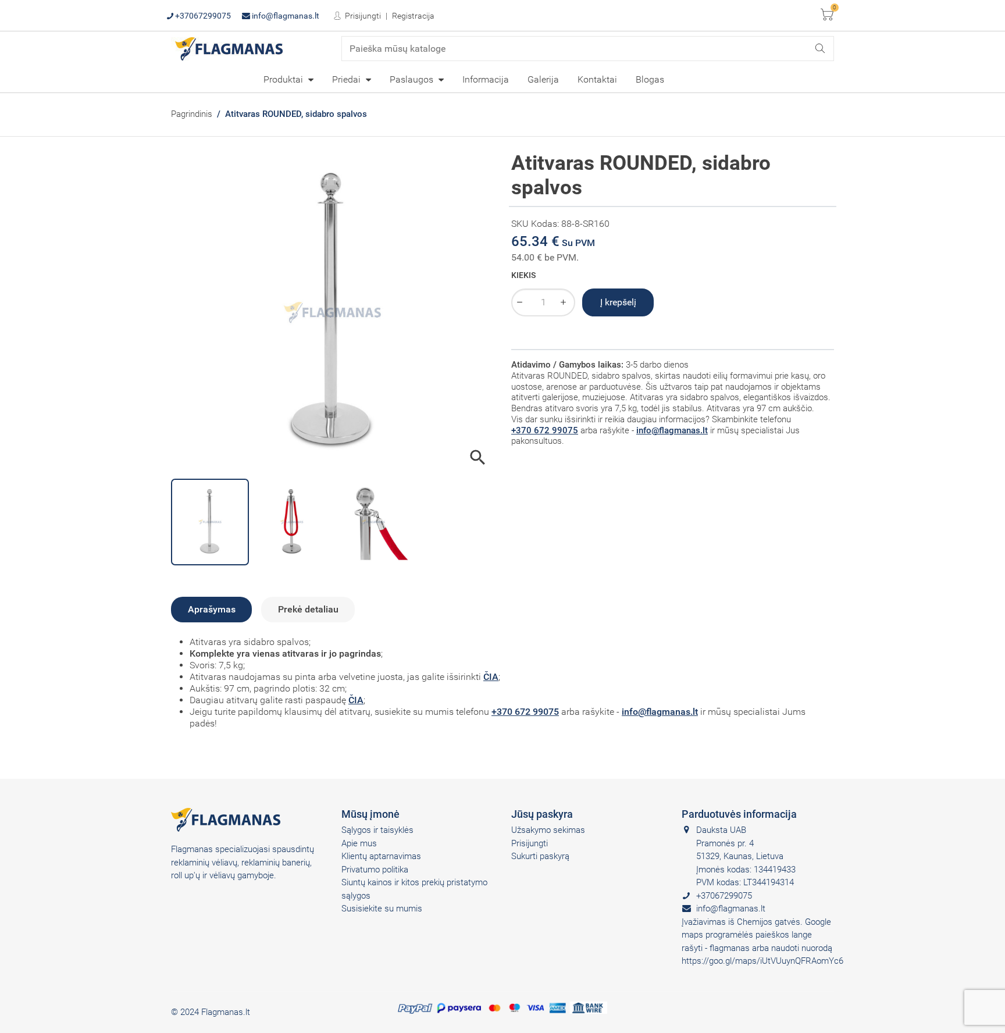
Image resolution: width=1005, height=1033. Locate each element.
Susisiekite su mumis (381, 908)
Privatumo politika (374, 869)
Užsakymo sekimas (548, 830)
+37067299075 (202, 15)
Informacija (485, 79)
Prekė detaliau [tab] (308, 609)
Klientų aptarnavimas (381, 856)
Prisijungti (362, 15)
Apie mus (359, 843)
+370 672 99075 (544, 430)
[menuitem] (288, 79)
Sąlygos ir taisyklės (377, 830)
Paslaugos (413, 79)
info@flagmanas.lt (284, 15)
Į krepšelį (618, 302)
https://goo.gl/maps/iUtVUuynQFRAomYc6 (762, 961)
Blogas (650, 79)
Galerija (543, 79)
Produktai (284, 79)
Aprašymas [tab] (212, 609)
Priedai (347, 79)
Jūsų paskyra (542, 814)
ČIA (490, 676)
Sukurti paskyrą (540, 856)
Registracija (413, 15)
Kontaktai (597, 79)
